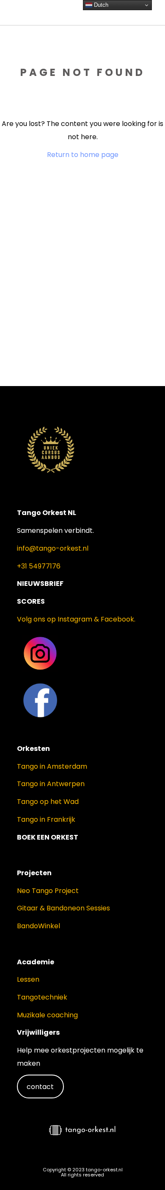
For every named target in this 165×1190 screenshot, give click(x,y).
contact (40, 1087)
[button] (144, 1167)
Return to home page (82, 155)
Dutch (100, 5)
